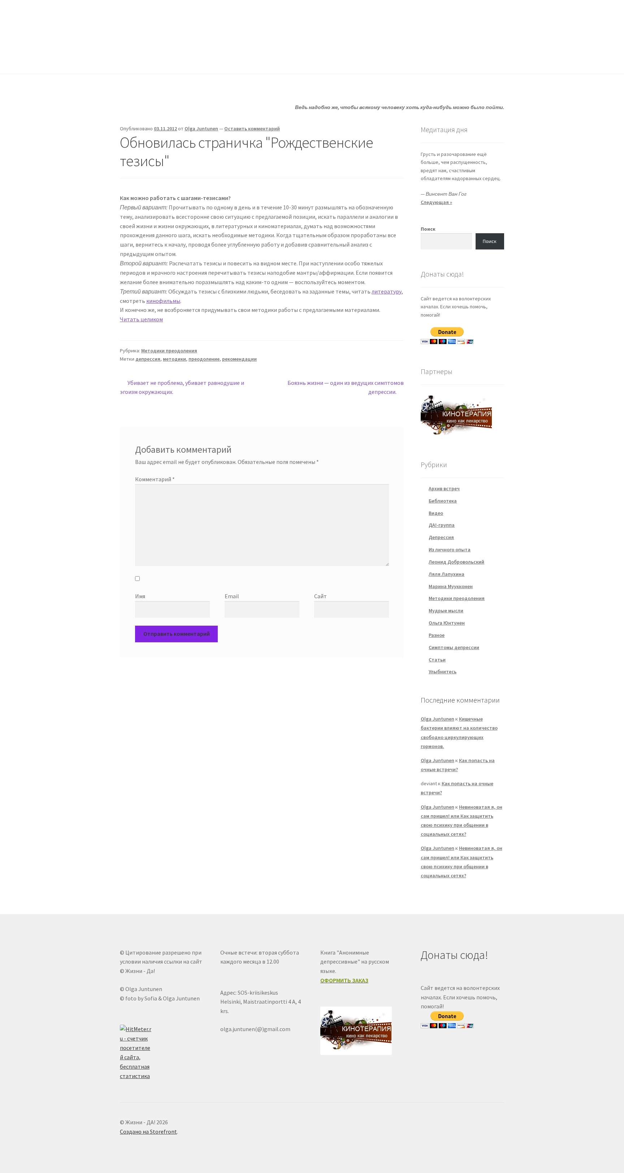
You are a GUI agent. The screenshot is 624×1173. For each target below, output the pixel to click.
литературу (387, 291)
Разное (437, 635)
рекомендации (239, 359)
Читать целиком (141, 319)
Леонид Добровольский (456, 562)
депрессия (147, 359)
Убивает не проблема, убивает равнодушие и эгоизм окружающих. (182, 387)
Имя (140, 596)
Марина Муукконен (451, 586)
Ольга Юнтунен (447, 623)
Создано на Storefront (148, 1131)
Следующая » (436, 202)
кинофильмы (163, 300)
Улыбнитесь (368, 59)
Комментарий (155, 479)
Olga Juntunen (201, 128)
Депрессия (441, 537)
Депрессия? (218, 59)
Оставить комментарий (252, 128)
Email (232, 596)
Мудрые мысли (446, 610)
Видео (436, 513)
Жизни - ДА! (149, 22)
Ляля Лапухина (446, 574)
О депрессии (314, 59)
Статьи (265, 59)
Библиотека (443, 501)
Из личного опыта (450, 549)
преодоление (204, 359)
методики (174, 359)
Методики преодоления (169, 350)
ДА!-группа (166, 59)
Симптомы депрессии (454, 647)
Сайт (320, 596)
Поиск (428, 229)
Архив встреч (444, 488)
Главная (130, 59)
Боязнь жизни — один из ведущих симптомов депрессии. (345, 387)
